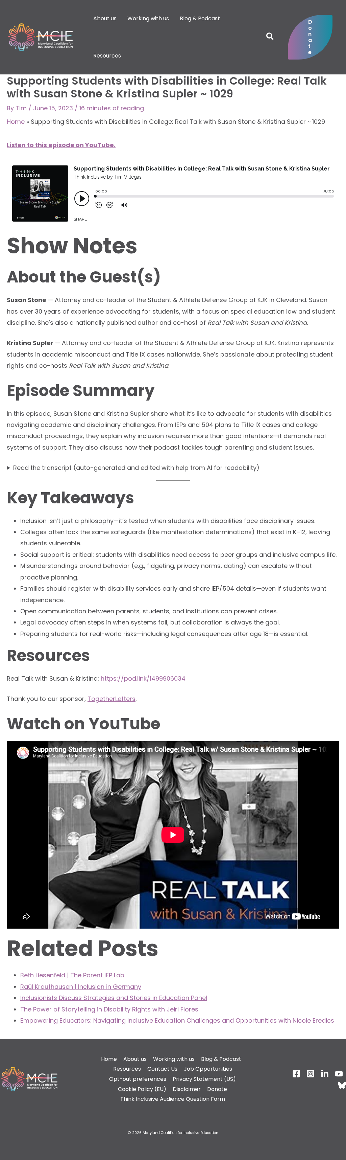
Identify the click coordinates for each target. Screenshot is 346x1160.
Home (16, 121)
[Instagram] (310, 1074)
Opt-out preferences (137, 1079)
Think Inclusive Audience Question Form (172, 1099)
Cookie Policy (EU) (142, 1089)
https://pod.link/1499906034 (143, 678)
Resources (127, 1069)
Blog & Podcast (221, 1059)
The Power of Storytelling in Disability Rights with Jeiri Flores (109, 1009)
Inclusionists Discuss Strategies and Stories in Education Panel (113, 998)
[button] (270, 37)
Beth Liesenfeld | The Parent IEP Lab (72, 975)
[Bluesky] (342, 1085)
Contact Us (162, 1069)
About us (135, 1059)
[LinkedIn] (325, 1074)
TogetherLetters (111, 699)
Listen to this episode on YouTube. (61, 145)
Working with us (174, 1059)
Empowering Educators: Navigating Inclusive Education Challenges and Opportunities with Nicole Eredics (177, 1020)
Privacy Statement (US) (204, 1079)
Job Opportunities (208, 1069)
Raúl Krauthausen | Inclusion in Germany (80, 986)
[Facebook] (296, 1074)
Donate (217, 1089)
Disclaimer (187, 1089)
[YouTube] (339, 1074)
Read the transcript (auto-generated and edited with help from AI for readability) (136, 467)
